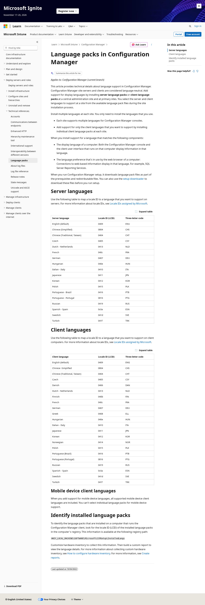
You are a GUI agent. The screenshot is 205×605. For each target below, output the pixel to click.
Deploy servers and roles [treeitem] (20, 85)
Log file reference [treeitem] (19, 171)
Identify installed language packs (182, 59)
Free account (193, 34)
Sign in (197, 26)
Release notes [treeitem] (18, 176)
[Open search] (190, 26)
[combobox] (21, 48)
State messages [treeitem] (19, 182)
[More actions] (151, 44)
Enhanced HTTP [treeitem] (19, 131)
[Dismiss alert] (199, 6)
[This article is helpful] (194, 71)
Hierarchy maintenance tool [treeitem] (22, 138)
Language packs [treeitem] (19, 160)
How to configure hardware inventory (88, 553)
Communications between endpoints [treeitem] (24, 124)
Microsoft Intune (69, 44)
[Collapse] (37, 42)
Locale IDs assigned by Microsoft (128, 203)
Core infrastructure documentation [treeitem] (15, 56)
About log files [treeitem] (18, 165)
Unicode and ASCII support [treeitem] (20, 189)
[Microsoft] (6, 26)
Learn (54, 44)
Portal (178, 34)
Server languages (178, 50)
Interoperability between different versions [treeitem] (23, 153)
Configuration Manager (93, 44)
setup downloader (133, 178)
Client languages (177, 54)
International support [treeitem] (22, 145)
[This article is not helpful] (197, 71)
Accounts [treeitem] (15, 116)
